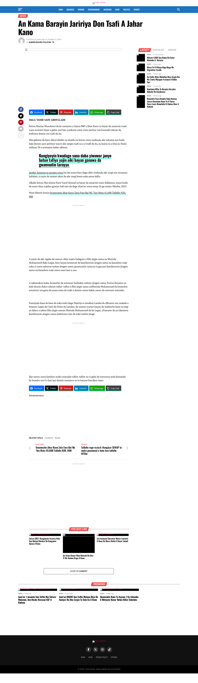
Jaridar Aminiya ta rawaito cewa (46, 172)
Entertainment (94, 9)
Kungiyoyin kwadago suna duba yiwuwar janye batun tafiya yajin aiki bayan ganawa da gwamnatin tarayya (75, 160)
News (117, 9)
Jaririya (49, 438)
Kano (58, 438)
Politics (126, 9)
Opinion (81, 9)
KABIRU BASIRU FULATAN (40, 42)
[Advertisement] (79, 226)
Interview (108, 9)
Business (70, 9)
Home (61, 9)
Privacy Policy (102, 657)
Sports (137, 9)
